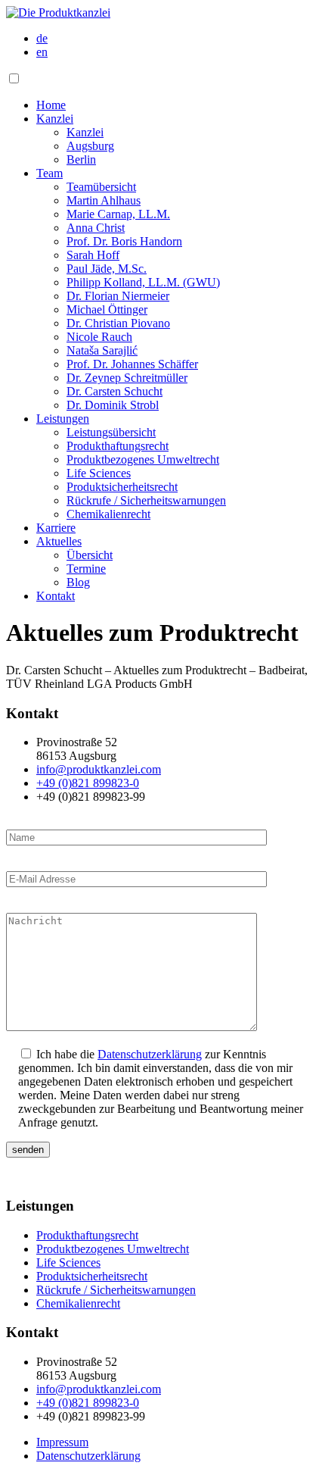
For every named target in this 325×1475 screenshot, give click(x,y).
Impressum (62, 1442)
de (42, 38)
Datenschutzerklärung (150, 1054)
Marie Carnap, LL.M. (118, 214)
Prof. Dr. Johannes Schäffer (132, 364)
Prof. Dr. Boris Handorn (124, 241)
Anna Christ (96, 227)
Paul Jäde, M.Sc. (107, 268)
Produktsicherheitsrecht (122, 486)
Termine (86, 568)
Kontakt (55, 595)
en (42, 51)
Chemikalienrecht (108, 514)
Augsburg (90, 145)
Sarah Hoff (93, 254)
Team (49, 173)
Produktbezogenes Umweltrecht (143, 459)
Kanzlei (54, 118)
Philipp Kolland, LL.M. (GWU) (143, 282)
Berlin (81, 159)
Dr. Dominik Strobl (113, 404)
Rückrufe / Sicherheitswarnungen (146, 500)
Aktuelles (59, 541)
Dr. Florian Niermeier (118, 295)
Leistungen (62, 418)
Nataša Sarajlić (102, 350)
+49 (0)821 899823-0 (87, 783)
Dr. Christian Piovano (118, 323)
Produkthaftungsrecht (118, 445)
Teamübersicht (101, 186)
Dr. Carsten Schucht (114, 391)
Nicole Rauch (99, 336)
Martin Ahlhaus (104, 200)
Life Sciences (99, 473)
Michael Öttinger (107, 309)
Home (51, 104)
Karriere (56, 527)
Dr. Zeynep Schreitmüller (127, 377)
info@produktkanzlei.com (98, 769)
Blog (78, 582)
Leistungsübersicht (111, 432)
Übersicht (90, 554)
